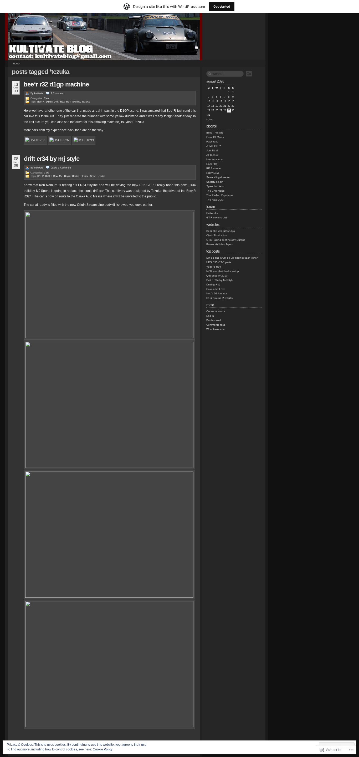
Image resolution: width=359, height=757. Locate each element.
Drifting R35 (213, 284)
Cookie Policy (102, 749)
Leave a (61, 167)
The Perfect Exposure (219, 195)
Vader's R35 (213, 266)
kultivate (38, 93)
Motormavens (214, 159)
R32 (62, 101)
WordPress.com (215, 329)
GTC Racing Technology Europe (225, 239)
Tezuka (86, 101)
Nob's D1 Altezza (216, 293)
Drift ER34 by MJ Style (51, 158)
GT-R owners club (217, 217)
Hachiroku (212, 141)
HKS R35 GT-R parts (218, 262)
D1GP (49, 101)
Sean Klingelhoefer (218, 177)
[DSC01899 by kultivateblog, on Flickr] (83, 140)
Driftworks (212, 213)
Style (93, 176)
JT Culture (212, 155)
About (16, 63)
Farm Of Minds (215, 137)
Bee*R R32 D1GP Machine (56, 84)
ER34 (55, 176)
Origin (67, 176)
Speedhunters (215, 186)
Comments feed (215, 324)
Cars (46, 98)
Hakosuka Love (215, 289)
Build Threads (214, 132)
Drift (56, 101)
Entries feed (213, 320)
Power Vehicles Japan (219, 244)
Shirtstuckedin (214, 181)
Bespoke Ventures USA (220, 230)
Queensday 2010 (217, 275)
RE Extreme (213, 168)
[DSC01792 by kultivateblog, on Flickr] (59, 140)
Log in (210, 315)
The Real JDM (214, 199)
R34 (68, 101)
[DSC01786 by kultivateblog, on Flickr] (35, 140)
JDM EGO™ (213, 146)
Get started (221, 6)
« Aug (209, 119)
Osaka (75, 176)
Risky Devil (212, 172)
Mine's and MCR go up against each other (232, 257)
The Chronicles (215, 190)
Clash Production (216, 235)
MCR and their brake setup (222, 271)
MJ (61, 176)
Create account (215, 311)
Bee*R (40, 101)
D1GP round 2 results (219, 297)
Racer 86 (211, 163)
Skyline (76, 101)
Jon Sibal (212, 150)
